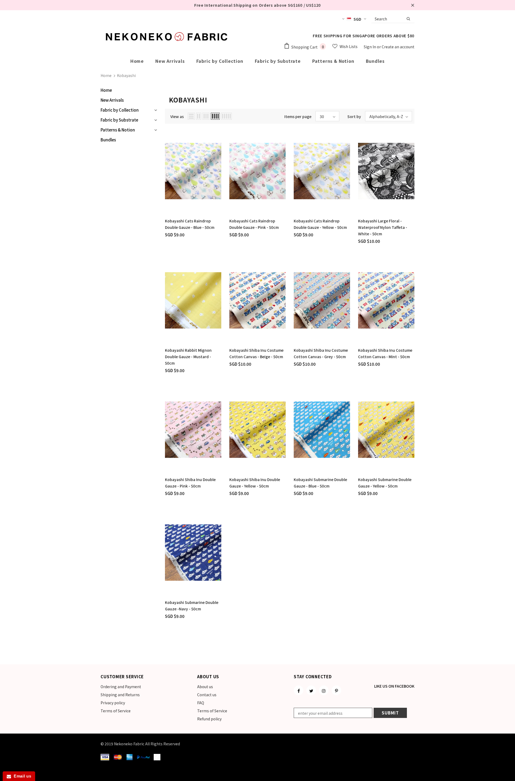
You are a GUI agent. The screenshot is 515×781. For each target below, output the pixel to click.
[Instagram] (324, 690)
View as (177, 116)
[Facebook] (298, 690)
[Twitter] (311, 690)
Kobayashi (126, 75)
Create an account (398, 46)
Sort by (354, 116)
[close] (412, 5)
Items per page (297, 116)
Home (106, 75)
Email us (21, 776)
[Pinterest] (336, 690)
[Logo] (168, 36)
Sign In (370, 46)
